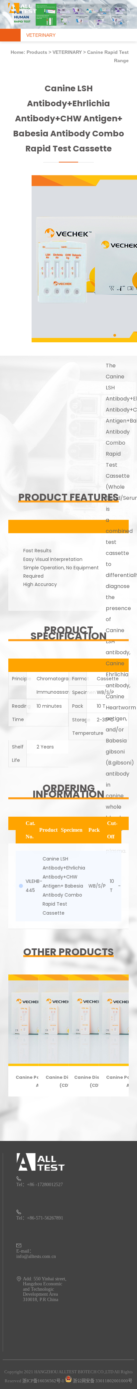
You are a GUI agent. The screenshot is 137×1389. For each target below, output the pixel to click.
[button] (114, 335)
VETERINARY (67, 52)
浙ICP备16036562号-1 (43, 1380)
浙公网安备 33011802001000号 (102, 1380)
